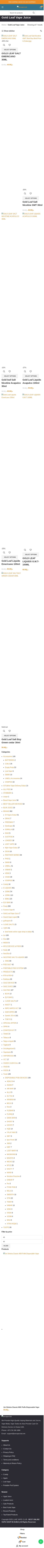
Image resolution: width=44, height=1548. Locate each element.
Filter (6, 1246)
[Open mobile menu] (3, 7)
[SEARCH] (34, 13)
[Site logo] (22, 7)
